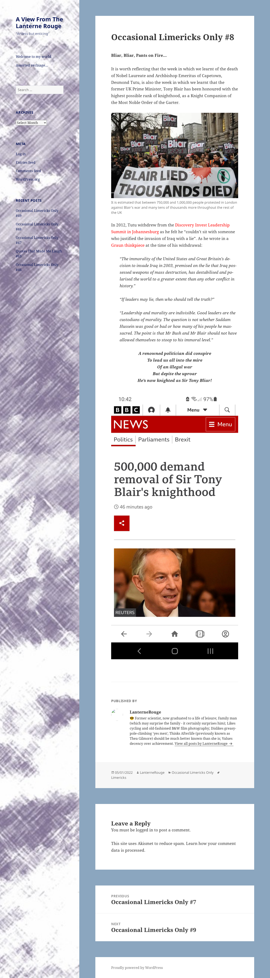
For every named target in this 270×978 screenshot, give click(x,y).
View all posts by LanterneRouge (201, 743)
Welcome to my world (33, 56)
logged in (144, 830)
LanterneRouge (152, 772)
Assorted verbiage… (32, 65)
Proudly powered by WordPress (137, 967)
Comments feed (28, 171)
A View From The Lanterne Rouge (39, 22)
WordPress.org (28, 179)
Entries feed (25, 162)
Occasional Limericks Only (192, 772)
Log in (21, 154)
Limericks (118, 777)
